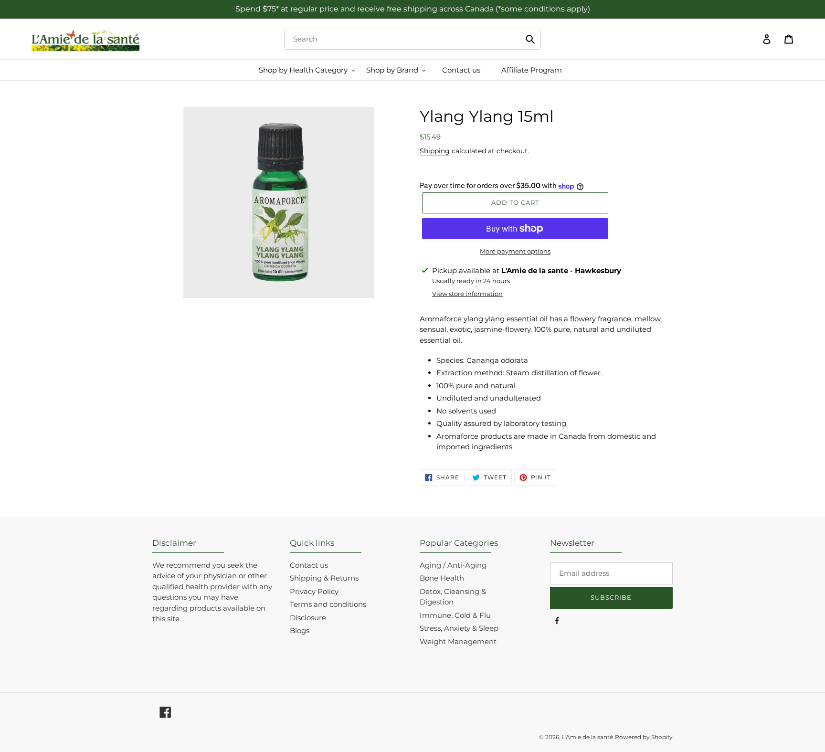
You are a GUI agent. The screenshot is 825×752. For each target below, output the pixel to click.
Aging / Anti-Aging (453, 565)
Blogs (299, 630)
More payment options (515, 251)
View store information (467, 293)
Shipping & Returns (324, 578)
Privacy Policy (314, 591)
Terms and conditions (328, 604)
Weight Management (458, 641)
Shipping (435, 151)
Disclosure (308, 617)
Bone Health (442, 578)
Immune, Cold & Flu (455, 615)
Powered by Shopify (644, 737)
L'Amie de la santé (587, 737)
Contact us (309, 565)
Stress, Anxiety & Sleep (459, 628)
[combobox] (412, 39)
